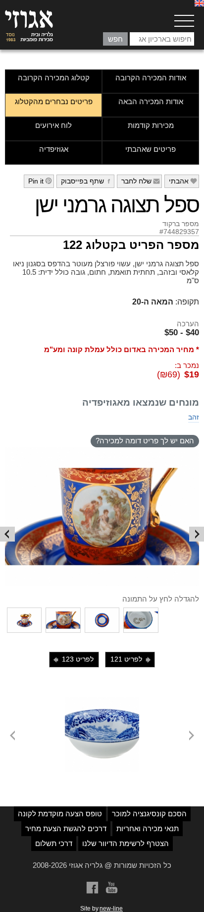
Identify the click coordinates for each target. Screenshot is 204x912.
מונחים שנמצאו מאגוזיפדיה (140, 402)
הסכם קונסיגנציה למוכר (149, 813)
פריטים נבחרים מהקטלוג (54, 101)
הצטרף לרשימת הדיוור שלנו (125, 843)
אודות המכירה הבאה (150, 101)
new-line (111, 908)
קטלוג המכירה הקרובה (54, 77)
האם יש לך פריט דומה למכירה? (145, 440)
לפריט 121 (131, 659)
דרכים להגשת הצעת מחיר (65, 828)
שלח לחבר (140, 181)
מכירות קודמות (151, 125)
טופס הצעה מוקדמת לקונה (60, 813)
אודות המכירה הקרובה (150, 77)
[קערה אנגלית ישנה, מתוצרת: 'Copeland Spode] (102, 701)
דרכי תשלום (53, 843)
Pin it (40, 181)
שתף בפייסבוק (87, 181)
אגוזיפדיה (53, 149)
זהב (193, 417)
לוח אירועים (53, 125)
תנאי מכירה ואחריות (147, 828)
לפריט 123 (73, 659)
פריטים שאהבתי (150, 149)
